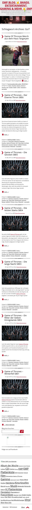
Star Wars (8, 497)
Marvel (3, 486)
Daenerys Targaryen (19, 141)
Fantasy (19, 85)
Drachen (14, 85)
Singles (28, 495)
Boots (10, 85)
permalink (4, 89)
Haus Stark (21, 143)
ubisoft (27, 497)
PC (6, 489)
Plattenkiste (15, 489)
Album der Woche (9, 465)
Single (24, 495)
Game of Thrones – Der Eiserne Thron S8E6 (15, 96)
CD (7, 468)
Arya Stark (11, 141)
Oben (23, 507)
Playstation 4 (15, 492)
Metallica (8, 486)
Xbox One (8, 503)
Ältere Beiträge (9, 425)
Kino (17, 482)
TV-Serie (24, 144)
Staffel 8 (20, 144)
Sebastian (16, 495)
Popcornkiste (7, 494)
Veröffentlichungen (17, 500)
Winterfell (12, 146)
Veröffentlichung (6, 500)
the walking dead (17, 497)
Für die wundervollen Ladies (14, 84)
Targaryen (23, 87)
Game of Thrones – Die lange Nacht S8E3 (15, 263)
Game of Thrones (11, 143)
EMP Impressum (13, 507)
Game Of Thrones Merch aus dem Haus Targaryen (16, 37)
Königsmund (5, 144)
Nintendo (20, 486)
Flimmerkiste (9, 476)
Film (3, 475)
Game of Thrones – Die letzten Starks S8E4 (15, 209)
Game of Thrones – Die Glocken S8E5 (15, 153)
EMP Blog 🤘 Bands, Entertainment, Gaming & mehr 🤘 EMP (16, 5)
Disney (16, 469)
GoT (7, 87)
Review (15, 144)
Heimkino (10, 483)
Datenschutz (5, 507)
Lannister (10, 144)
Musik (13, 486)
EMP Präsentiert (19, 473)
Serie (20, 495)
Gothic (17, 479)
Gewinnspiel (13, 479)
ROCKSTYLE (25, 84)
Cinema (11, 469)
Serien (18, 139)
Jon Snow (26, 143)
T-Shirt (18, 87)
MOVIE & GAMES (11, 139)
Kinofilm (24, 482)
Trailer (23, 497)
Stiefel (14, 87)
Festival (26, 473)
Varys (16, 202)
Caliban (3, 469)
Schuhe (11, 87)
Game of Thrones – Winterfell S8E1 (13, 372)
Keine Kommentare (22, 41)
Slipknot (2, 497)
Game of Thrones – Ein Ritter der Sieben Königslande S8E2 (15, 317)
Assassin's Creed (22, 466)
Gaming (5, 479)
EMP (20, 468)
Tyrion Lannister (6, 146)
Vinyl (27, 499)
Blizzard (28, 466)
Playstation (5, 492)
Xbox (2, 502)
